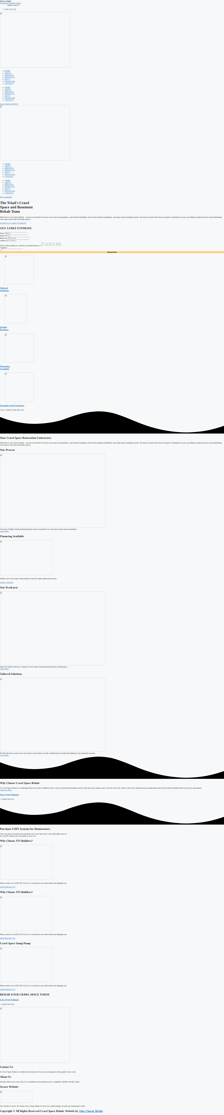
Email (3, 236)
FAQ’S (7, 79)
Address (3, 241)
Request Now (112, 252)
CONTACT (9, 84)
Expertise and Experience (12, 405)
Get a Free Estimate (9, 794)
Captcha (3, 248)
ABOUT (8, 73)
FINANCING (10, 81)
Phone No (4, 238)
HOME (7, 71)
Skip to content (5, 1)
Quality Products (4, 328)
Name (3, 233)
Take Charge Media (91, 1111)
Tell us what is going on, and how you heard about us (20, 246)
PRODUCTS (10, 77)
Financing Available (5, 367)
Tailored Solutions (4, 289)
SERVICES (9, 75)
